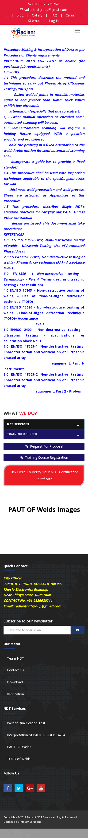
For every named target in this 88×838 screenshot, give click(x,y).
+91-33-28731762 (45, 4)
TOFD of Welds (19, 759)
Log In (54, 20)
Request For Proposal (46, 446)
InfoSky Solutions (30, 821)
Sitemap (34, 20)
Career (71, 15)
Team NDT (15, 658)
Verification (15, 694)
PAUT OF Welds (19, 747)
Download (15, 682)
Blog (19, 15)
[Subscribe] (77, 630)
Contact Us (15, 670)
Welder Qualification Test (26, 723)
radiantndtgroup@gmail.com (45, 9)
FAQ (54, 15)
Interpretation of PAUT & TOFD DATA (36, 735)
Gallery (37, 15)
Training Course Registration (46, 457)
